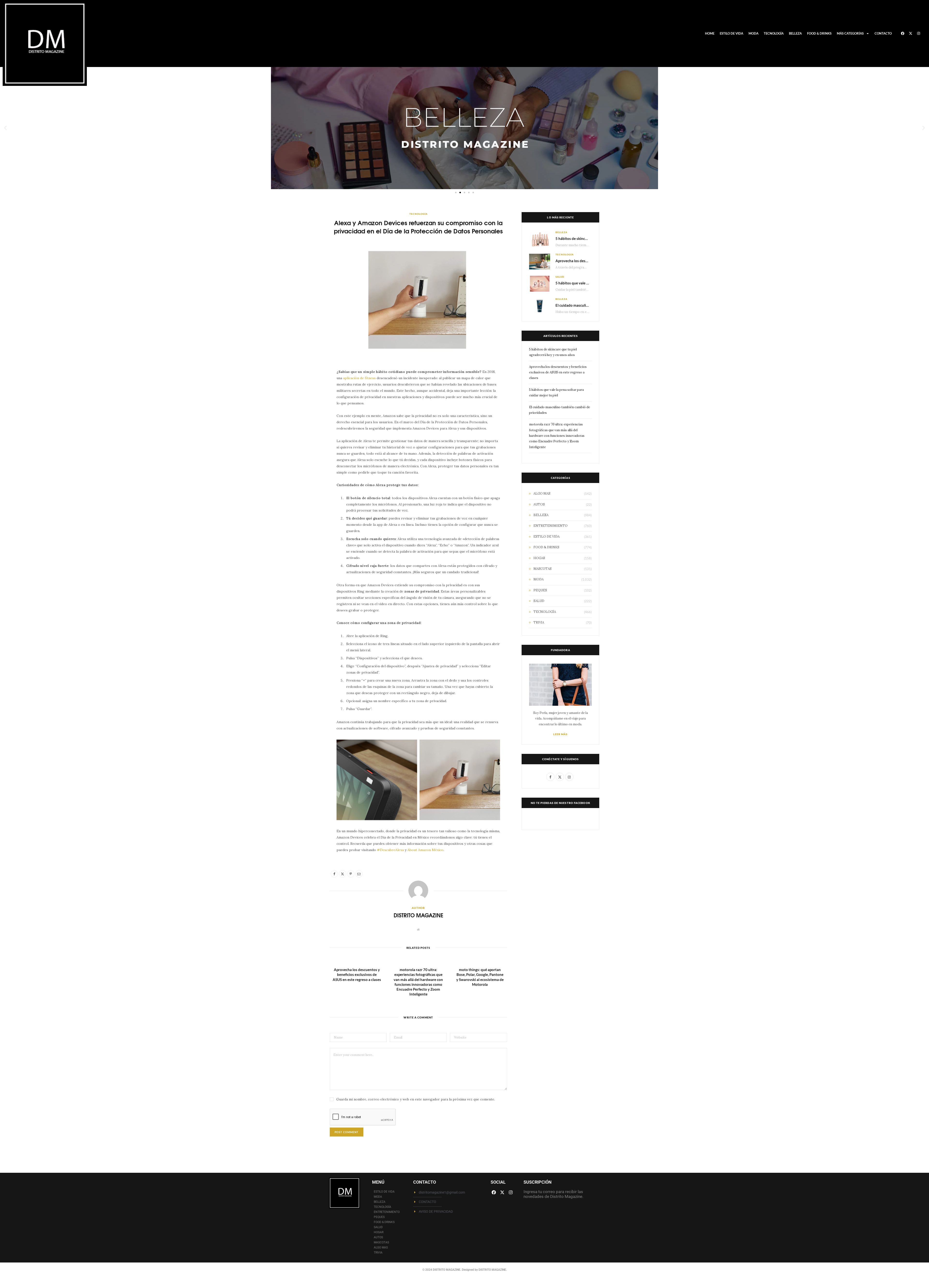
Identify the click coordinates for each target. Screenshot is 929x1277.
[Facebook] (902, 33)
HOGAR (539, 558)
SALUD (559, 276)
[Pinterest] (307, 413)
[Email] (307, 425)
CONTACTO (883, 33)
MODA (753, 33)
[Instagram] (918, 33)
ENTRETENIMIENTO (550, 526)
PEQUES (540, 590)
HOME (709, 33)
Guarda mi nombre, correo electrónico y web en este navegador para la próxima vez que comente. (415, 1099)
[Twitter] (307, 400)
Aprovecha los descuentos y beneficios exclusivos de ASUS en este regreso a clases (357, 974)
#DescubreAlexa (390, 850)
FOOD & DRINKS (819, 33)
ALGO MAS (541, 493)
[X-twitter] (910, 33)
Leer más (560, 734)
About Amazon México (425, 850)
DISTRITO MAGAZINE (418, 915)
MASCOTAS (542, 569)
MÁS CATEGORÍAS (850, 33)
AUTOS (539, 504)
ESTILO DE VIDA (731, 33)
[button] (5, 128)
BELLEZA (795, 33)
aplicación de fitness (359, 378)
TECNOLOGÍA (774, 33)
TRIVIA (538, 622)
